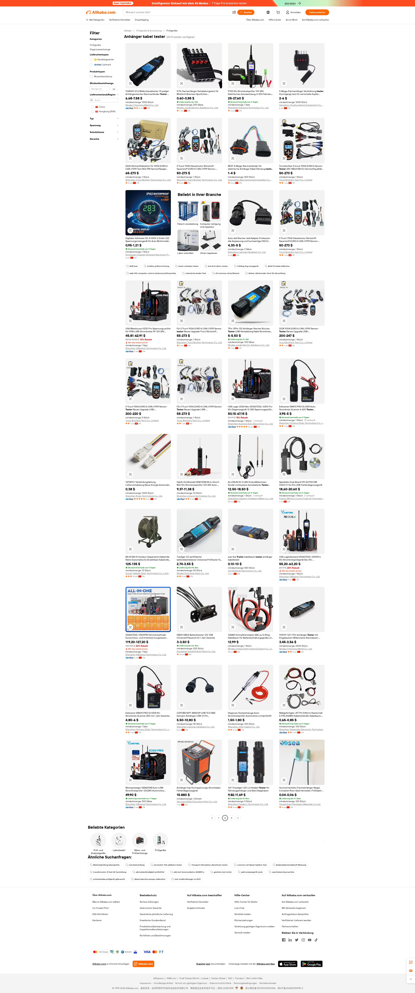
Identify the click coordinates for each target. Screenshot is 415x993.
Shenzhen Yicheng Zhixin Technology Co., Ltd (302, 423)
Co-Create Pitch (100, 908)
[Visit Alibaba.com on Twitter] (297, 940)
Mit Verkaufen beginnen (294, 908)
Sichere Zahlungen (149, 902)
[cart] (278, 12)
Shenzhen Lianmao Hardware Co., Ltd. (247, 252)
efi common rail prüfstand (227, 273)
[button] (234, 12)
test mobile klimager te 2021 (188, 879)
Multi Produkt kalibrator (279, 266)
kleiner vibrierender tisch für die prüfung (267, 273)
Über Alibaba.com (102, 895)
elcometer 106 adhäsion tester (168, 865)
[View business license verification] (236, 988)
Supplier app (203, 964)
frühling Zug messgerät (248, 266)
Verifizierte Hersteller (197, 902)
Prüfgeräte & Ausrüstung (149, 30)
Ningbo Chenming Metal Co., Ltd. (142, 105)
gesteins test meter (223, 872)
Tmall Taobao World (189, 978)
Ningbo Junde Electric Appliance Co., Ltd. (197, 107)
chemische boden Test (195, 273)
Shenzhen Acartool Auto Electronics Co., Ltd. (250, 423)
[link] (411, 962)
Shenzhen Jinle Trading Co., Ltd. (244, 727)
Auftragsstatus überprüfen (295, 914)
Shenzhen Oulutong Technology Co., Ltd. (248, 107)
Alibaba (127, 30)
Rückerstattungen (243, 920)
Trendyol (239, 978)
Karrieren (97, 920)
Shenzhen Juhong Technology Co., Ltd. (196, 496)
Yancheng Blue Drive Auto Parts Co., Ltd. (197, 801)
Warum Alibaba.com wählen (106, 902)
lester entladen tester (188, 266)
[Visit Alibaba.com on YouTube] (310, 940)
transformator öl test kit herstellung (109, 872)
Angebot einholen (196, 908)
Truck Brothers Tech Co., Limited (295, 180)
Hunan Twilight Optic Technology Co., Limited (148, 573)
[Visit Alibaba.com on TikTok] (316, 940)
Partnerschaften (290, 926)
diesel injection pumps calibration (149, 879)
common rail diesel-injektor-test (252, 865)
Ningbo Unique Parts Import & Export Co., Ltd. (250, 648)
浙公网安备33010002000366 (260, 988)
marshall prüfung (136, 865)
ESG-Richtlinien (100, 914)
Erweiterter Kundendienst (153, 920)
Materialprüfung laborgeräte (106, 865)
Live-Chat (239, 908)
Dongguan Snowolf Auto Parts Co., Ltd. (196, 651)
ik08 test (134, 266)
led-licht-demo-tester (218, 266)
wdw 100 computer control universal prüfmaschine (153, 273)
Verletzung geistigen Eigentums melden (254, 926)
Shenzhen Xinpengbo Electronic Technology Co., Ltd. (302, 729)
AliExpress (158, 978)
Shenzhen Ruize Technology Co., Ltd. (143, 496)
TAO (230, 978)
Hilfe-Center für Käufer (246, 902)
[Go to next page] (238, 818)
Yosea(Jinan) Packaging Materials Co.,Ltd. (300, 804)
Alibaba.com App (266, 964)
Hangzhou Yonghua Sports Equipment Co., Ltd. (302, 105)
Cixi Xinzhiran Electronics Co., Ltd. (245, 570)
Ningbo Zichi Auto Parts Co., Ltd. (193, 573)
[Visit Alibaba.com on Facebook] (284, 940)
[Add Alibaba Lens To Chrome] (143, 964)
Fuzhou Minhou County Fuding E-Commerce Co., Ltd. (302, 498)
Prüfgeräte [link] (172, 30)
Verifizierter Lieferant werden (296, 920)
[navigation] (104, 424)
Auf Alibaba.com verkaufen (295, 902)
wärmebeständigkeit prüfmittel (150, 872)
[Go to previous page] (212, 818)
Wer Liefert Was (254, 978)
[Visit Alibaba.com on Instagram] (303, 940)
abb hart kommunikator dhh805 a (189, 872)
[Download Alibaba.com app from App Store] (287, 964)
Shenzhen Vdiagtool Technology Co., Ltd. (145, 348)
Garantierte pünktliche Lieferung (156, 914)
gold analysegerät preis (252, 872)
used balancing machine (283, 872)
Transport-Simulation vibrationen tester (209, 865)
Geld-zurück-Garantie (150, 908)
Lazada (204, 978)
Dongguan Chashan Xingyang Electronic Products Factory (148, 254)
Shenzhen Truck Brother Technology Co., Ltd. (148, 180)
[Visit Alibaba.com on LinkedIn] (290, 940)
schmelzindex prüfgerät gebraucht (109, 879)
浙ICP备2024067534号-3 (290, 988)
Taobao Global (218, 978)
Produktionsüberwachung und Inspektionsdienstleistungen (155, 928)
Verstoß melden (242, 932)
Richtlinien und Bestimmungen (155, 935)
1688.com (171, 978)
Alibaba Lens (99, 964)
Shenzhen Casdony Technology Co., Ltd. (248, 804)
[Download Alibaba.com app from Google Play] (312, 964)
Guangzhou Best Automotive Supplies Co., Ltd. (250, 180)
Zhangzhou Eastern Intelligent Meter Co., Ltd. (250, 498)
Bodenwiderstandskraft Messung (291, 865)
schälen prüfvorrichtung (158, 266)
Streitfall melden (242, 914)
